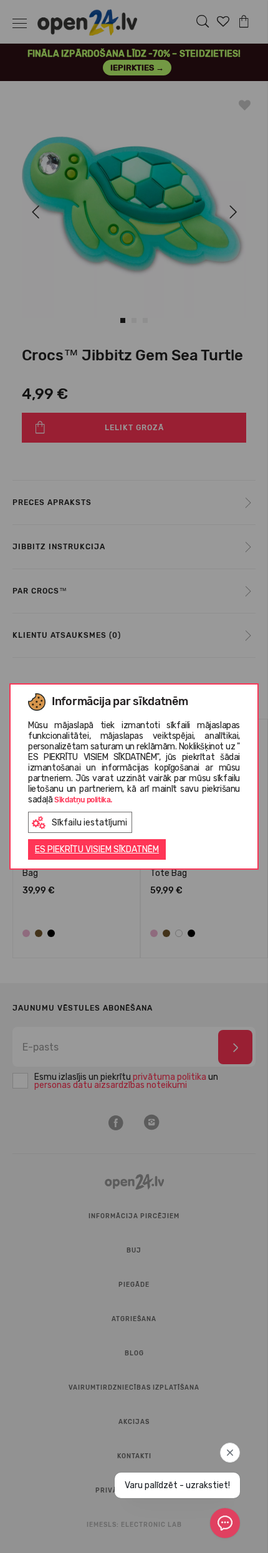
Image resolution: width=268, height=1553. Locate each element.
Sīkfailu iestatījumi (89, 822)
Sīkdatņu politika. (83, 800)
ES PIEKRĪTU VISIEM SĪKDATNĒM (97, 849)
